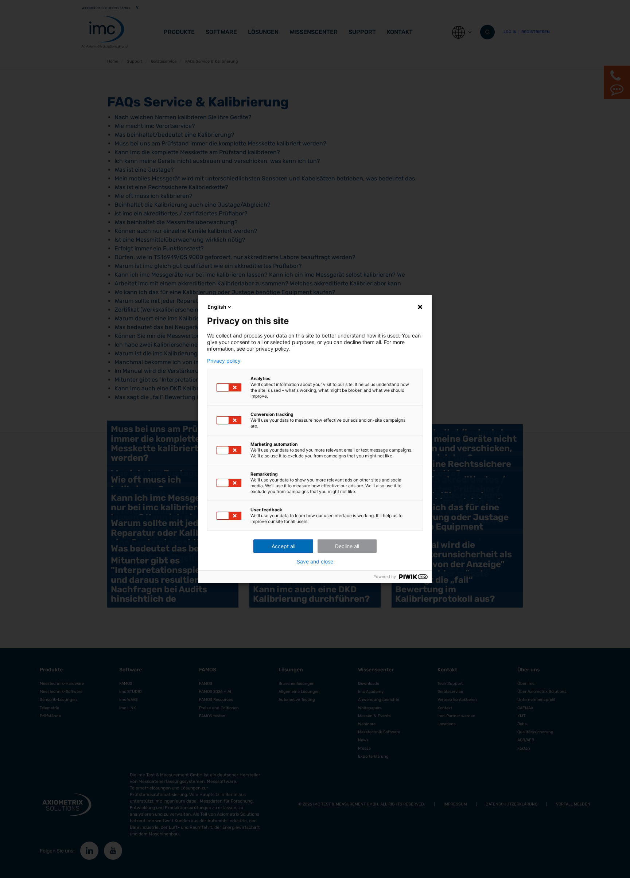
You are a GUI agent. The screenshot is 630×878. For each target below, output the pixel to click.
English (216, 307)
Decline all (347, 546)
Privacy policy (224, 361)
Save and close (315, 562)
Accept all (283, 546)
